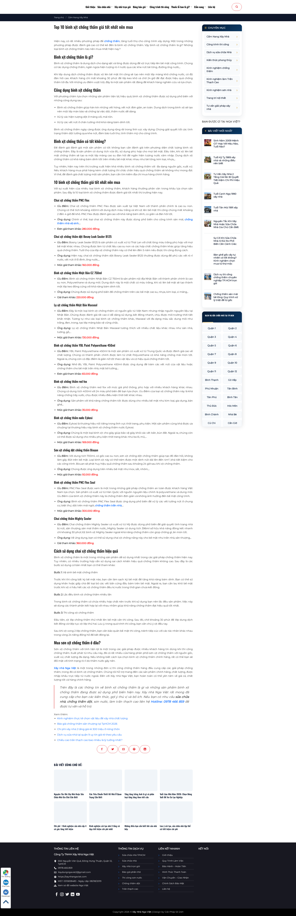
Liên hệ (211, 7)
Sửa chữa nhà (103, 7)
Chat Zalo (6, 886)
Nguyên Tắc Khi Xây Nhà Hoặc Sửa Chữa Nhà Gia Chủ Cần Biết (226, 224)
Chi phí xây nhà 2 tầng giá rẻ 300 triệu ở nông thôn (88, 729)
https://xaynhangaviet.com (72, 876)
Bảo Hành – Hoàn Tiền (174, 866)
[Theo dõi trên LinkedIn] (72, 895)
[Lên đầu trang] (6, 902)
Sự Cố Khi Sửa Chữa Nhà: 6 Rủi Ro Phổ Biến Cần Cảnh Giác (225, 241)
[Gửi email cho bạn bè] (123, 749)
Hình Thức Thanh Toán (174, 872)
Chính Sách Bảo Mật (173, 883)
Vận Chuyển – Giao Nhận (175, 877)
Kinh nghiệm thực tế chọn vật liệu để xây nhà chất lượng (92, 718)
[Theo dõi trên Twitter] (67, 895)
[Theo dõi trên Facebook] (56, 895)
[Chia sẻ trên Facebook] (102, 749)
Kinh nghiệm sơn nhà (219, 90)
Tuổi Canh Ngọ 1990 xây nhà (225, 195)
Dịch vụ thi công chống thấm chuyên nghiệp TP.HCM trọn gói (225, 279)
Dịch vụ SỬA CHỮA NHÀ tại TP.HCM (219, 315)
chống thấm (112, 41)
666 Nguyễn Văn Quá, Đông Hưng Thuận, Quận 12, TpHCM (85, 862)
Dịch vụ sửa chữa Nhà (219, 52)
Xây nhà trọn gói (123, 7)
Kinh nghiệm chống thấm (218, 70)
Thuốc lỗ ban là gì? (180, 7)
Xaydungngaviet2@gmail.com (74, 872)
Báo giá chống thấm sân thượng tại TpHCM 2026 (87, 723)
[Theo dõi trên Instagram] (62, 895)
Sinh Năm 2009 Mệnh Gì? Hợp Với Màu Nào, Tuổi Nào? (226, 143)
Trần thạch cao (130, 889)
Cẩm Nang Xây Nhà (78, 17)
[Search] (237, 7)
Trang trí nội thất (216, 98)
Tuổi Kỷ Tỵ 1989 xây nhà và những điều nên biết (224, 160)
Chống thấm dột (131, 883)
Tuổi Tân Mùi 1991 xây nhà (226, 209)
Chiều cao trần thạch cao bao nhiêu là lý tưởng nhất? (89, 740)
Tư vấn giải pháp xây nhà (218, 107)
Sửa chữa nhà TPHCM (133, 855)
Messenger (6, 896)
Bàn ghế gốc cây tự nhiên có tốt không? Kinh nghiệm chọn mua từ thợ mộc (225, 259)
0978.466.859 (65, 868)
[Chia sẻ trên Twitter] (113, 749)
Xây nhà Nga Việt (65, 668)
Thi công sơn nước (132, 877)
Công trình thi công (159, 7)
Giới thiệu (90, 7)
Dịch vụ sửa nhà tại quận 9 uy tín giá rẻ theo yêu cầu (89, 734)
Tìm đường (5, 877)
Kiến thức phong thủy (219, 60)
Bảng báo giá (139, 7)
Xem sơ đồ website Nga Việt (73, 885)
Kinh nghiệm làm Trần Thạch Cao (220, 81)
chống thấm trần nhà (108, 505)
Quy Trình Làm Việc (172, 861)
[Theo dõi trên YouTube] (78, 895)
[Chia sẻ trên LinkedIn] (145, 749)
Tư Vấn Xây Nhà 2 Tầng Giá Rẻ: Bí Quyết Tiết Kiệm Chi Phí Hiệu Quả (227, 179)
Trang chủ (59, 17)
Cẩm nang (199, 7)
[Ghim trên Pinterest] (134, 749)
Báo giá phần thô (131, 872)
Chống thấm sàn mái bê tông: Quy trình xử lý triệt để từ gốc (226, 297)
